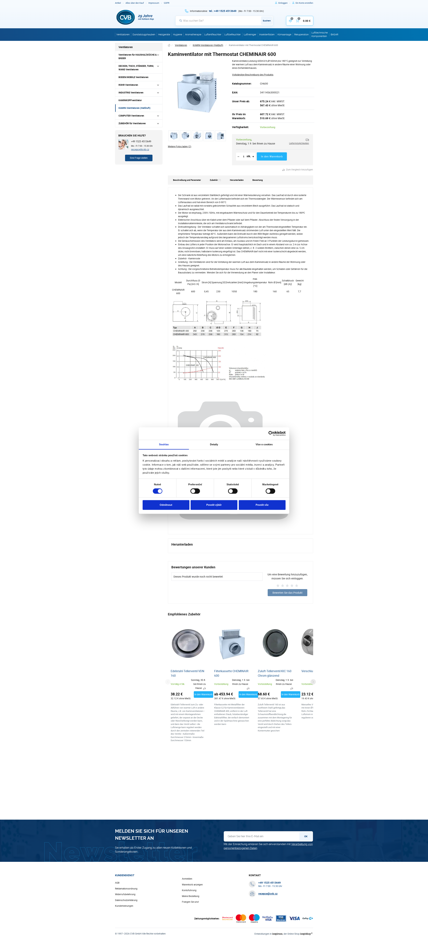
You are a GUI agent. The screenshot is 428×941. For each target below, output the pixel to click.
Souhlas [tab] (164, 444)
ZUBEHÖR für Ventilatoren (132, 123)
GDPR (166, 3)
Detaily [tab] (214, 444)
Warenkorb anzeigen (192, 884)
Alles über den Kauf (135, 3)
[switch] (195, 491)
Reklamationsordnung (126, 888)
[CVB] (135, 17)
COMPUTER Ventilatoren (131, 115)
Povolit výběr (214, 505)
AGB (117, 882)
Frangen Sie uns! (190, 901)
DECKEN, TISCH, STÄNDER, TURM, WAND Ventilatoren (136, 67)
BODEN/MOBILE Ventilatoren (133, 77)
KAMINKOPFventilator (130, 100)
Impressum (153, 3)
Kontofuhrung (189, 890)
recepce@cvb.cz (140, 149)
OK (305, 836)
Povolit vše (262, 505)
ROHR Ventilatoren (128, 84)
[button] (298, 141)
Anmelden (187, 878)
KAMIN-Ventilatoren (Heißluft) (134, 107)
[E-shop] (169, 45)
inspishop (306, 933)
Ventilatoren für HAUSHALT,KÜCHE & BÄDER (138, 56)
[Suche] (180, 20)
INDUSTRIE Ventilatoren (131, 92)
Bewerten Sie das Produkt (287, 592)
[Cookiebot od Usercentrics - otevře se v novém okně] (271, 433)
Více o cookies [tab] (264, 444)
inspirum (277, 933)
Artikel (118, 3)
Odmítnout (166, 505)
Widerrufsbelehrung (125, 894)
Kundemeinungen (124, 905)
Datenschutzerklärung (126, 900)
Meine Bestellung (190, 896)
